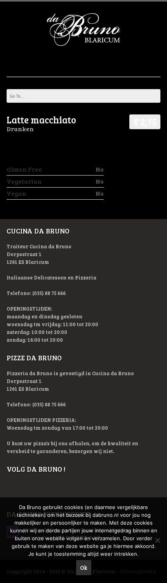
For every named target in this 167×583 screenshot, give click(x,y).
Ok (83, 567)
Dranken (20, 129)
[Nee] (157, 540)
